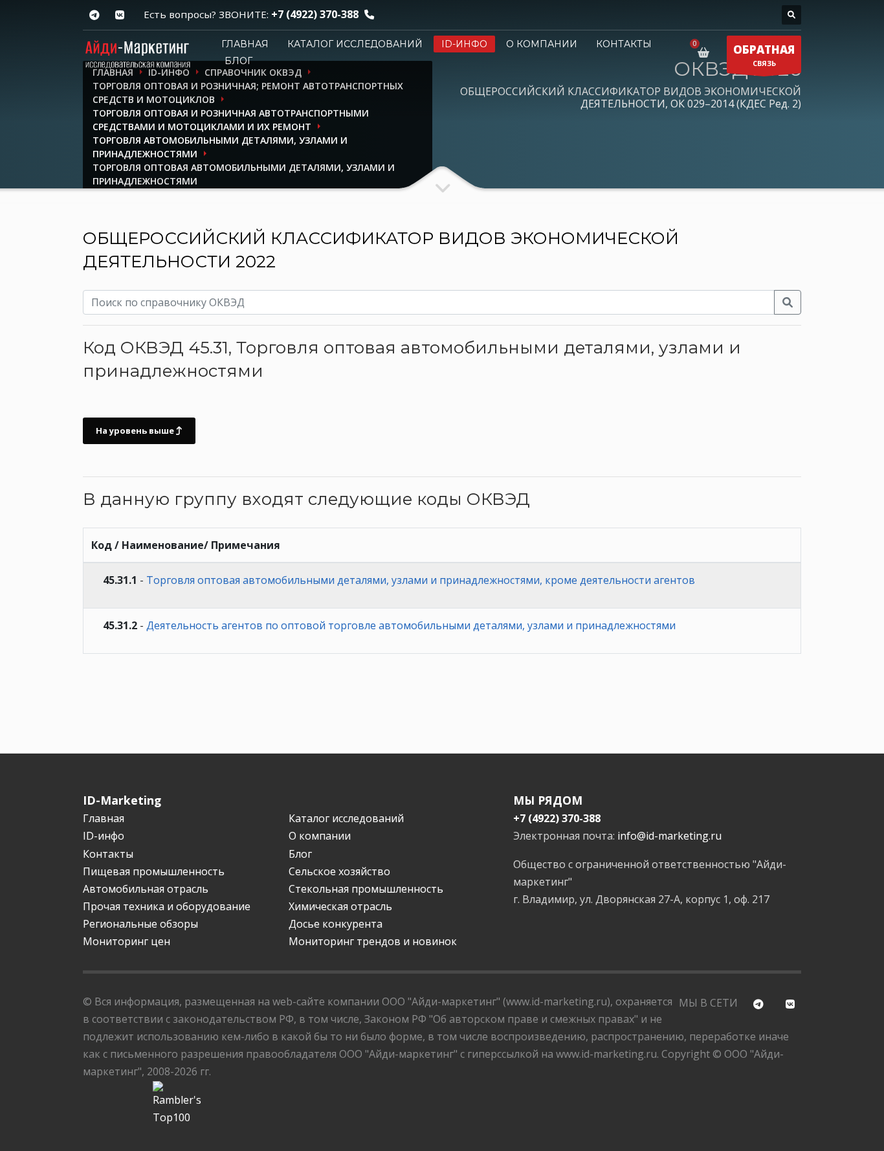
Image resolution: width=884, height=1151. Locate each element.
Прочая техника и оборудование (166, 906)
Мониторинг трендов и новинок (373, 941)
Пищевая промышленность (154, 871)
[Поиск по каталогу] (791, 15)
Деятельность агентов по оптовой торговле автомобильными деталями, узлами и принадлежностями (411, 625)
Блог (238, 61)
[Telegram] (94, 15)
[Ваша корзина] (706, 52)
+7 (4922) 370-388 (315, 14)
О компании (541, 44)
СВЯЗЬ (764, 55)
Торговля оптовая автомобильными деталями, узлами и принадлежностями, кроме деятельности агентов (420, 580)
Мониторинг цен (126, 941)
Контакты (624, 44)
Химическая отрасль (340, 906)
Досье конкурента (335, 924)
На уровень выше (136, 430)
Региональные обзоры (140, 924)
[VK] (119, 15)
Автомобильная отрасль (145, 889)
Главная (245, 44)
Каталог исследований (355, 44)
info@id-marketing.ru (669, 836)
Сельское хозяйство (339, 871)
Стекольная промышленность (366, 889)
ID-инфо (464, 44)
